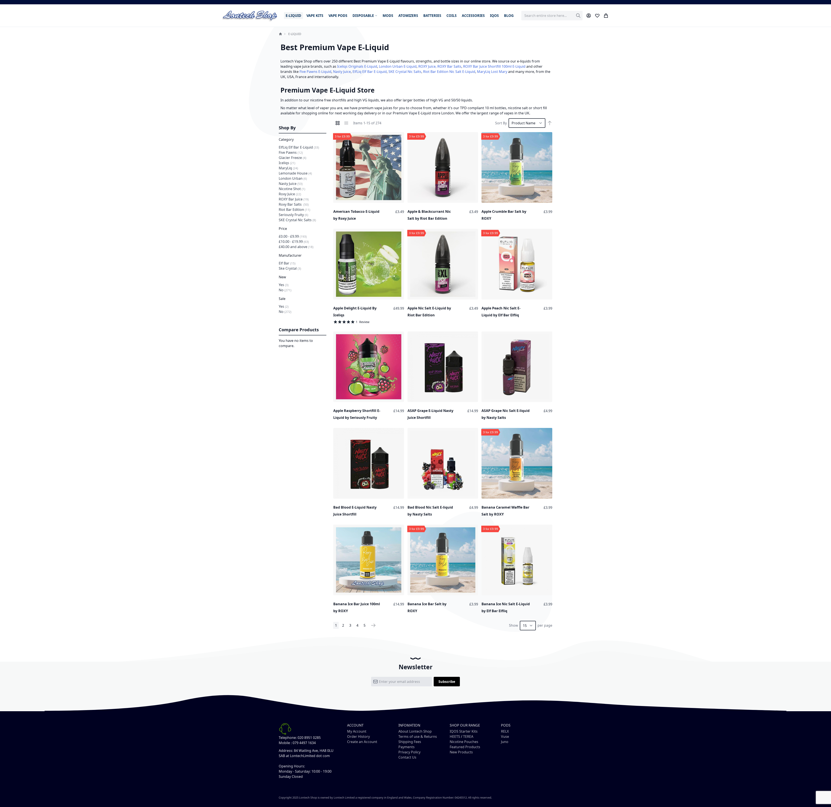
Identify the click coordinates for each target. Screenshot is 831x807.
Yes (283, 284)
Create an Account (362, 741)
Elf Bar (287, 263)
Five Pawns (291, 152)
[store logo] (250, 15)
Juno (504, 741)
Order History (358, 736)
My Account (356, 731)
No (285, 290)
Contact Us (407, 757)
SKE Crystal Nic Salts (404, 71)
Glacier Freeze (292, 157)
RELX (505, 731)
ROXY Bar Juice (294, 199)
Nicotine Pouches (464, 741)
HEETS (455, 736)
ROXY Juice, (427, 66)
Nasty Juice (342, 71)
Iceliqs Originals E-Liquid (357, 66)
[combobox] (552, 15)
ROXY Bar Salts (449, 66)
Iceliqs (287, 162)
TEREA (468, 736)
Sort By (501, 123)
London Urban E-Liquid (398, 66)
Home (280, 34)
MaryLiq (288, 168)
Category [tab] (286, 139)
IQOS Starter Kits (464, 731)
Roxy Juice (290, 194)
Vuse (505, 736)
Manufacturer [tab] (290, 255)
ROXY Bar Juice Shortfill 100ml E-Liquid (494, 66)
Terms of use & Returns (417, 736)
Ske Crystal (290, 268)
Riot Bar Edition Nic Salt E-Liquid (449, 71)
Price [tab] (283, 228)
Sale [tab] (282, 298)
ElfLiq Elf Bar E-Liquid (370, 71)
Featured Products (465, 747)
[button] (399, 136)
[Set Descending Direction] (549, 123)
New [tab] (282, 277)
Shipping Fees (409, 741)
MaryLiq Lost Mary (492, 71)
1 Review (362, 322)
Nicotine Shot (292, 188)
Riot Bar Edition (294, 209)
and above (296, 246)
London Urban (293, 178)
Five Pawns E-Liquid (315, 71)
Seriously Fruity (293, 214)
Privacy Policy (409, 752)
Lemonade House (295, 173)
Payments (406, 747)
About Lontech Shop (415, 731)
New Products (461, 752)
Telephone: (288, 737)
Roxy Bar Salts (294, 204)
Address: (286, 750)
